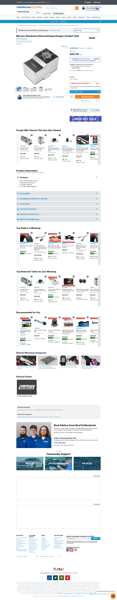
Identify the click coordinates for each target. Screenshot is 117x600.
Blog (17, 548)
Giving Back (44, 540)
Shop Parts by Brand (21, 543)
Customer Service (33, 545)
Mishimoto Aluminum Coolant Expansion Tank (68, 291)
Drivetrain (40, 17)
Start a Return (32, 540)
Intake (63, 17)
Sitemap (59, 593)
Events (18, 539)
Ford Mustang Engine (39, 410)
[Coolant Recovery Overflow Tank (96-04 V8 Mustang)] (26, 140)
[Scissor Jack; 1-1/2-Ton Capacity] (68, 238)
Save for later (86, 101)
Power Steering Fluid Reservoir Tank (39, 149)
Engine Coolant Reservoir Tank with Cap (54, 291)
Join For (95, 110)
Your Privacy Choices (80, 593)
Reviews (43, 549)
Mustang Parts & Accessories (25, 410)
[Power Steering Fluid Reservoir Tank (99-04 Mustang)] (40, 140)
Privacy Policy (87, 541)
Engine (46, 17)
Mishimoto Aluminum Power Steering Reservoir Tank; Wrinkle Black (68, 150)
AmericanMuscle (45, 573)
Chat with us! (32, 546)
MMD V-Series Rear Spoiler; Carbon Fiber (81, 332)
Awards (43, 539)
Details (47, 2)
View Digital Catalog (21, 550)
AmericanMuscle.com (29, 7)
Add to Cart (88, 97)
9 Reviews (82, 48)
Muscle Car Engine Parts (41, 417)
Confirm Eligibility (75, 67)
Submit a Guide (45, 542)
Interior (69, 17)
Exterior (58, 17)
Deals (18, 17)
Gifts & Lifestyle (25, 17)
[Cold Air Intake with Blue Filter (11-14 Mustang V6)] (40, 322)
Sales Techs (44, 548)
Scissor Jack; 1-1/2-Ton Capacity (68, 246)
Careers (43, 543)
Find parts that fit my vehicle (24, 41)
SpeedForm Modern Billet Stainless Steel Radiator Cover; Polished (82, 150)
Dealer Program (45, 546)
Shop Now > (63, 21)
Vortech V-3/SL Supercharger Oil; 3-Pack (96, 148)
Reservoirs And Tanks (54, 417)
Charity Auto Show (46, 545)
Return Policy (32, 542)
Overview (43, 537)
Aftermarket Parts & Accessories (26, 417)
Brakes (33, 17)
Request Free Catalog (21, 549)
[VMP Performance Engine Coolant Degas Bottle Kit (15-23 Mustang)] (82, 281)
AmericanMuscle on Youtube (71, 549)
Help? (98, 91)
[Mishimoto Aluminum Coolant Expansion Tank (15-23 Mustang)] (68, 281)
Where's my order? (33, 539)
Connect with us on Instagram (75, 549)
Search (76, 8)
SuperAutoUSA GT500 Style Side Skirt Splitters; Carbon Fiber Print (68, 332)
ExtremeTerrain (66, 573)
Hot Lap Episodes (20, 540)
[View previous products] (17, 149)
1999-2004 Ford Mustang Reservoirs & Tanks (67, 25)
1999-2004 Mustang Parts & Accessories (26, 25)
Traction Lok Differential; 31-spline (54, 332)
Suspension (81, 17)
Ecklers (75, 573)
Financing (18, 545)
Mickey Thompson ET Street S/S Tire (95, 247)
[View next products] (99, 149)
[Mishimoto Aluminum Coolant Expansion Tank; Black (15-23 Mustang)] (54, 140)
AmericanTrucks (56, 573)
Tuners (88, 17)
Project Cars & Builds (21, 537)
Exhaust (52, 17)
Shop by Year (19, 542)
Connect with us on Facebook (67, 549)
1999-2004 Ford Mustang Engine (46, 25)
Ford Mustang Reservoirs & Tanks (54, 410)
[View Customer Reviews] (74, 48)
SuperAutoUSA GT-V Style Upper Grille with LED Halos (25, 333)
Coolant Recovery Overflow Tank (24, 149)
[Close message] (100, 21)
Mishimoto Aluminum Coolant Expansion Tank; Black (54, 150)
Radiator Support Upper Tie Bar (96, 332)
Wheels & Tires (96, 17)
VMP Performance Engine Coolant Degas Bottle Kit (82, 291)
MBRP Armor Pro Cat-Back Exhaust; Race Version (81, 248)
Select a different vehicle (76, 91)
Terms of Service (76, 596)
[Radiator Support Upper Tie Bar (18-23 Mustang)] (96, 322)
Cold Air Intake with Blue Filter (40, 332)
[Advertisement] (58, 489)
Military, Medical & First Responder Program (33, 549)
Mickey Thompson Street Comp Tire (26, 247)
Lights (74, 17)
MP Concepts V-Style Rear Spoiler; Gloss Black (54, 247)
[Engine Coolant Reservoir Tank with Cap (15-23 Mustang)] (54, 281)
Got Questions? (33, 543)
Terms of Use (32, 552)
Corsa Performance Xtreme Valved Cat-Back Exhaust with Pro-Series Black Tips (40, 249)
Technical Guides (20, 546)
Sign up (95, 538)
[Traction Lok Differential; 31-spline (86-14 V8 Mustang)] (54, 322)
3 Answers (89, 48)
